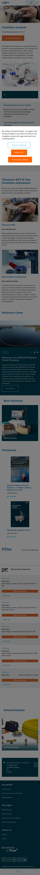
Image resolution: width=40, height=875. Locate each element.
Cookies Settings (19, 145)
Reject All (19, 152)
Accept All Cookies (20, 160)
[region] (20, 145)
